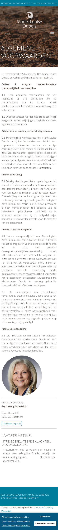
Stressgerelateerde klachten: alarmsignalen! (26, 443)
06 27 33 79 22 (50, 3)
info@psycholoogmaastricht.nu (18, 3)
